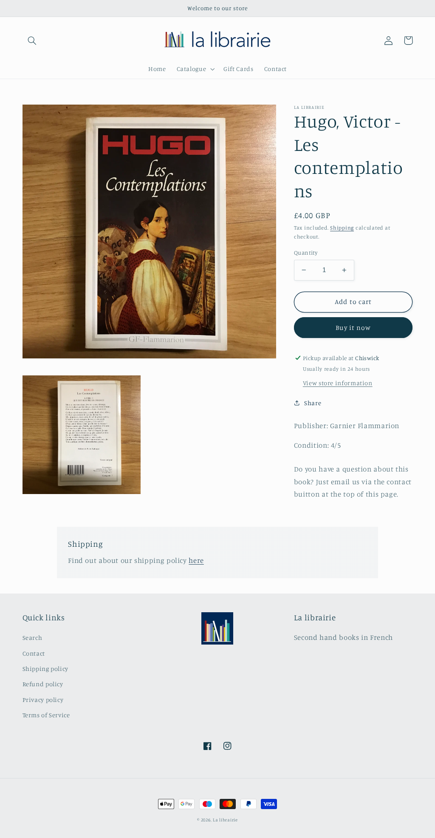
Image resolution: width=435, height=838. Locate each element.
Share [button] (312, 402)
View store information (338, 382)
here (196, 560)
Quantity (305, 252)
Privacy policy (43, 699)
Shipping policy (45, 668)
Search (32, 637)
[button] (32, 40)
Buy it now (353, 328)
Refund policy (43, 683)
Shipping (342, 227)
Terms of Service (46, 715)
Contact (34, 653)
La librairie (225, 819)
